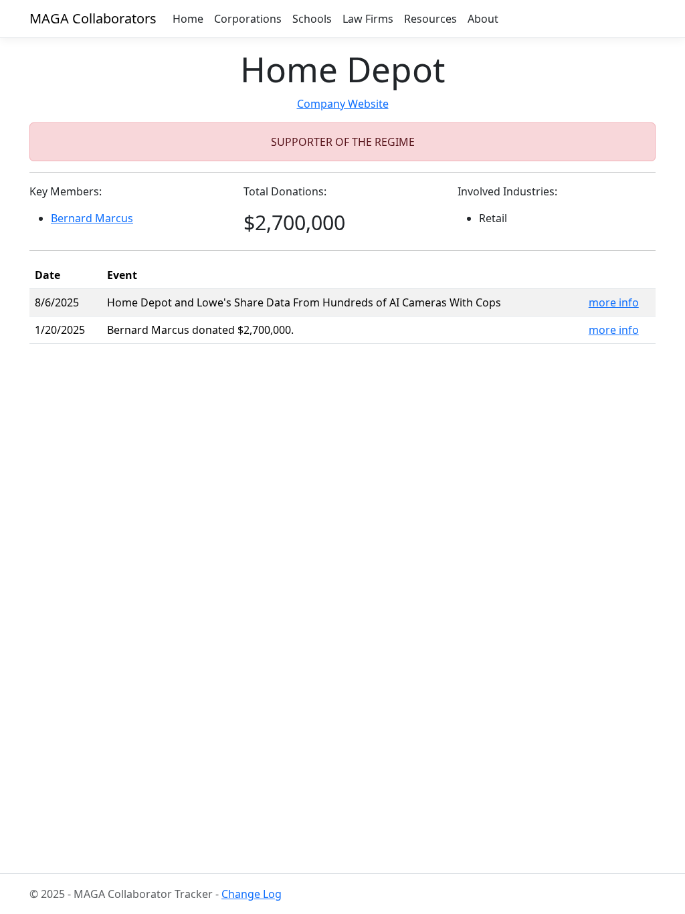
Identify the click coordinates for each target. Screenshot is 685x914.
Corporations (248, 18)
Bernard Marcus (92, 218)
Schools (312, 18)
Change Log (251, 894)
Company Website (343, 103)
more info (614, 302)
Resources (430, 18)
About (483, 18)
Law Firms (367, 18)
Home (188, 18)
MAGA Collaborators (93, 18)
